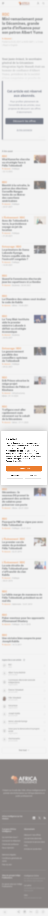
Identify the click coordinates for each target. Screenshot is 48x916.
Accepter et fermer (24, 469)
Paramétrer (14, 476)
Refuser (33, 476)
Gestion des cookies (14, 461)
